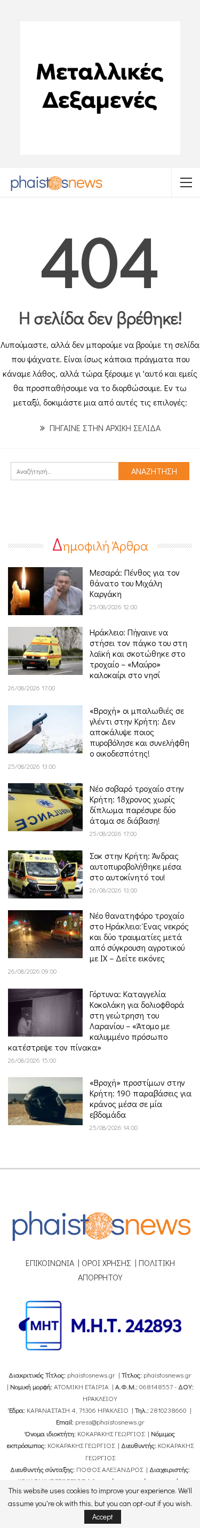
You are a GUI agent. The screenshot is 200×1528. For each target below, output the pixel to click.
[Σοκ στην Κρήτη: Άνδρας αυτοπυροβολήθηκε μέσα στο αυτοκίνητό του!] (45, 874)
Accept (102, 1516)
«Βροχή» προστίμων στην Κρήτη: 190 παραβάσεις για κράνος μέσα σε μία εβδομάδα (140, 1098)
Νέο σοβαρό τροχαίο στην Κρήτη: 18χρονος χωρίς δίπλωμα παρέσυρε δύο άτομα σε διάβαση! (137, 804)
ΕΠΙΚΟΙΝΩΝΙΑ (50, 1262)
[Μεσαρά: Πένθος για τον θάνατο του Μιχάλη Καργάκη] (45, 591)
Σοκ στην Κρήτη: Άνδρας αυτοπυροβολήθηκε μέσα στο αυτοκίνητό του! (135, 866)
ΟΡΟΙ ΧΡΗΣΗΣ (106, 1262)
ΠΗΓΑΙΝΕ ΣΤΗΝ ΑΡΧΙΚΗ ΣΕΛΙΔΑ (104, 427)
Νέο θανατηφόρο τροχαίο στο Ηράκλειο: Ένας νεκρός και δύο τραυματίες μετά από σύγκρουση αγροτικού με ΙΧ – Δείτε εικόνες (139, 937)
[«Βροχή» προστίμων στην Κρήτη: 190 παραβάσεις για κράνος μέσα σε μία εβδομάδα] (45, 1101)
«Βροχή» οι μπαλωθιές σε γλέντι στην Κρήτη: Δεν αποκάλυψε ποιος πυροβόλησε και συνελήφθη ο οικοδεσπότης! (139, 732)
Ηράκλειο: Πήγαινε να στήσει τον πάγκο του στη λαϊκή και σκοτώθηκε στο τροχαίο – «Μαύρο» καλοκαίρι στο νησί (138, 653)
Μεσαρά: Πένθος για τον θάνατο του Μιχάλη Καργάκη (135, 583)
